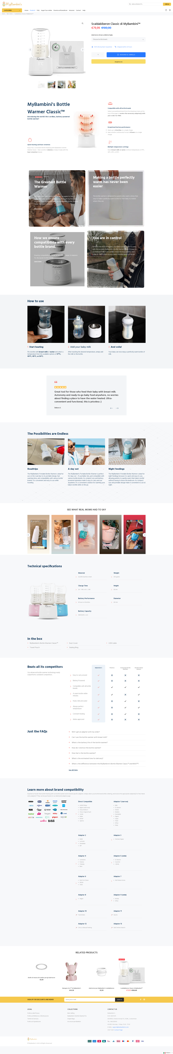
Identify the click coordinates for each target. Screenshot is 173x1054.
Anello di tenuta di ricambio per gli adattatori (41, 978)
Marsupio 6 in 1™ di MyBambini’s (71, 988)
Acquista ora (118, 62)
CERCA (167, 4)
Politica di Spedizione (34, 1021)
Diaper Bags (71, 1019)
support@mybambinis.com (120, 1027)
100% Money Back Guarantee (103, 47)
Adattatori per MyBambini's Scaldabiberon (101, 988)
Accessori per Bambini (74, 1021)
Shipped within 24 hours (124, 47)
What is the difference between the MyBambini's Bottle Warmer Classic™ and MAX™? (105, 763)
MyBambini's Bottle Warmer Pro (77, 1016)
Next (82, 50)
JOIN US (119, 1000)
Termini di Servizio (32, 1019)
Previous (30, 50)
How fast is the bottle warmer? (84, 753)
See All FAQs (73, 770)
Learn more (37, 261)
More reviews (38, 209)
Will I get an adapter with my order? (86, 732)
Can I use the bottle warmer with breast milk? (89, 737)
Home (3, 14)
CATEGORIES (8, 10)
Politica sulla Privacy (33, 1013)
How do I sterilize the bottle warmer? (86, 747)
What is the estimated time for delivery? (87, 758)
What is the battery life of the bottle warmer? (90, 742)
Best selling (70, 1013)
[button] (168, 1053)
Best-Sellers (10, 14)
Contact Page (118, 1030)
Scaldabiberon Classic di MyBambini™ (132, 988)
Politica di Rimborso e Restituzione (38, 1016)
